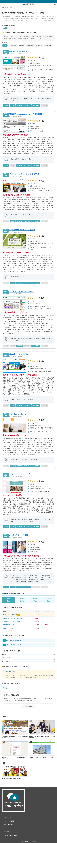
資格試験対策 (30, 45)
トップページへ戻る (28, 706)
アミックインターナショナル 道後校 (24, 174)
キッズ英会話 (39, 45)
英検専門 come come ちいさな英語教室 (25, 114)
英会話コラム (7, 817)
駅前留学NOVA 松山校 (18, 51)
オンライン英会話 (9, 821)
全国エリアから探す (9, 824)
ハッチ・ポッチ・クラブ (19, 474)
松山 (4, 28)
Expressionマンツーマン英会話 (22, 230)
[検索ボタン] (55, 4)
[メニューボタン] (2, 4)
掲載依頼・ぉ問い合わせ (10, 835)
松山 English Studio (17, 414)
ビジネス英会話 (12, 45)
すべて (5, 45)
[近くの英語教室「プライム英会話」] (28, 4)
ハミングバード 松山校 (18, 535)
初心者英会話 (48, 45)
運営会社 (6, 831)
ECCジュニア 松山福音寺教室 (21, 292)
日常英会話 (21, 45)
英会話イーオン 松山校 (18, 354)
